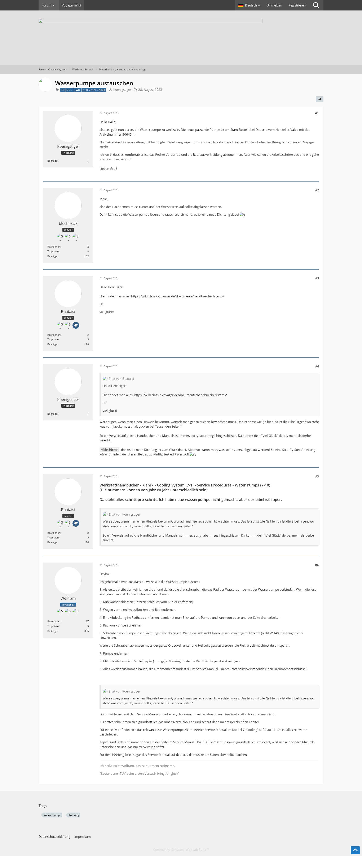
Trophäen (53, 251)
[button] (249, 5)
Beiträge (52, 160)
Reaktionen (53, 246)
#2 (317, 190)
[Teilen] (319, 99)
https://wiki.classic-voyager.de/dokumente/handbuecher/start (176, 296)
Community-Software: (181, 849)
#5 (317, 476)
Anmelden (274, 5)
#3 (317, 278)
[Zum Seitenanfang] (355, 850)
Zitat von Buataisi (121, 378)
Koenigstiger (122, 89)
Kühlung (74, 815)
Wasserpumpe (52, 815)
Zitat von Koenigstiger (124, 514)
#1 (317, 113)
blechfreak (110, 449)
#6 (317, 565)
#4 (317, 366)
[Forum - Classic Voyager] (181, 38)
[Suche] (316, 5)
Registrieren (297, 5)
